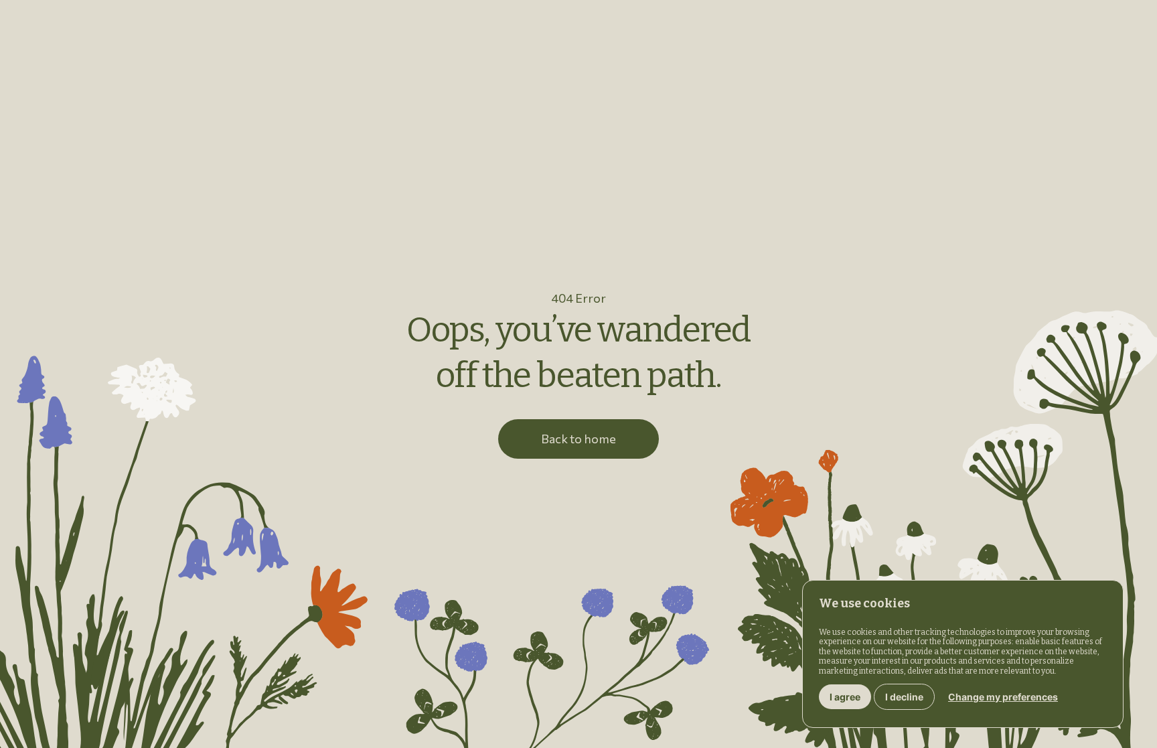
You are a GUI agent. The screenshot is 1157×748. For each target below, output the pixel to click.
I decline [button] (904, 696)
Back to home (578, 438)
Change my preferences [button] (1003, 696)
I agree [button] (845, 696)
